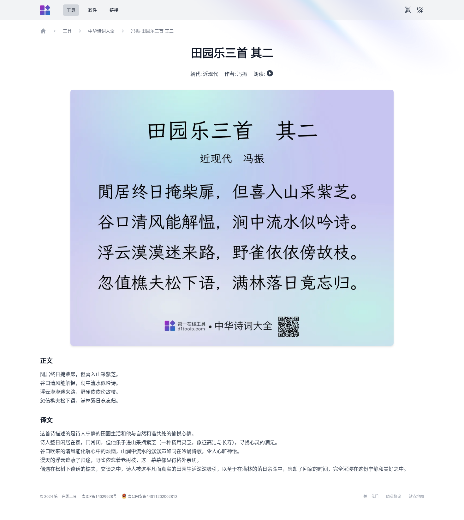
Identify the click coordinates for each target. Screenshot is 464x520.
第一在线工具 (65, 496)
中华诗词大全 (101, 31)
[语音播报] (270, 73)
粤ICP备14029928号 (99, 496)
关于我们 (370, 496)
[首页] (43, 31)
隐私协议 (393, 496)
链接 (114, 10)
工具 (71, 10)
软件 (92, 10)
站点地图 (416, 496)
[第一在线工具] (45, 10)
